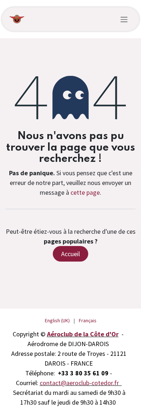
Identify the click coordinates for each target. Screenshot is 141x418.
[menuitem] (57, 321)
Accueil (70, 254)
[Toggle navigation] (124, 19)
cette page (85, 192)
